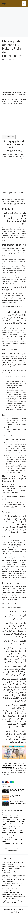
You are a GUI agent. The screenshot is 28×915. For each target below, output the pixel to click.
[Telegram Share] (11, 782)
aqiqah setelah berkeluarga (12, 815)
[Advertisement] (14, 23)
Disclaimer (15, 909)
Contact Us (14, 911)
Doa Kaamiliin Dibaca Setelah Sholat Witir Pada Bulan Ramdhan (18, 802)
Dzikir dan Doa (8, 810)
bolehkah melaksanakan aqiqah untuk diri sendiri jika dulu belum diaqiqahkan (13, 819)
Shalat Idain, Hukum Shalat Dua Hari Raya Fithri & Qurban (17, 790)
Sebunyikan (11, 136)
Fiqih (4, 4)
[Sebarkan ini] (3, 782)
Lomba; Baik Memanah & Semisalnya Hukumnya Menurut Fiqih (17, 797)
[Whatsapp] (13, 782)
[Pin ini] (8, 782)
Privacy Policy (7, 909)
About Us (21, 909)
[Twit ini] (6, 782)
